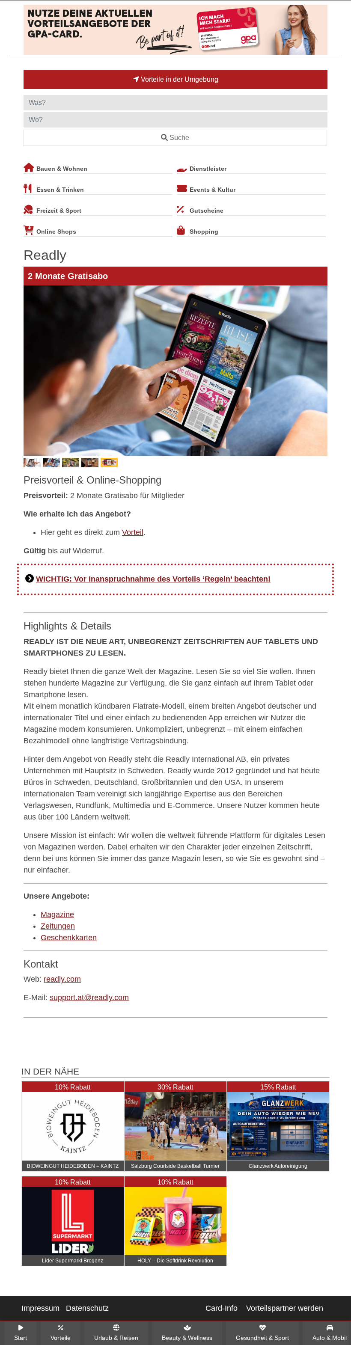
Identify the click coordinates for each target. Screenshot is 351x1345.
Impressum (40, 1308)
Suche (179, 137)
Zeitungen (58, 926)
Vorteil (132, 532)
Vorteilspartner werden (284, 1308)
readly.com (62, 979)
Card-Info (221, 1308)
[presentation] (31, 370)
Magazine (57, 914)
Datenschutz (87, 1308)
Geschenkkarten (69, 937)
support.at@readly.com (89, 997)
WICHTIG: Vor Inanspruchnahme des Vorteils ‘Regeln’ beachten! (153, 579)
